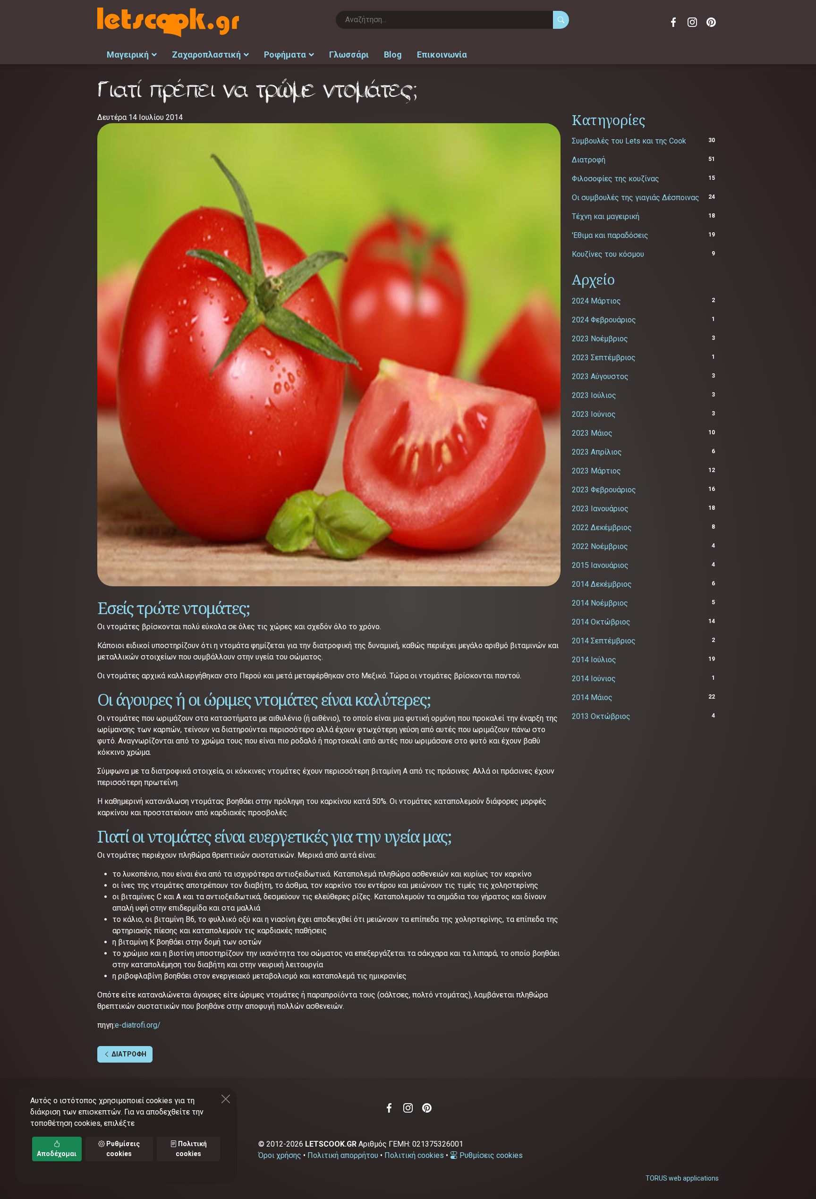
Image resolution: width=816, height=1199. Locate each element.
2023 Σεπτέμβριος (604, 357)
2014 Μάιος (592, 697)
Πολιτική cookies (414, 1155)
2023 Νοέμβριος (600, 338)
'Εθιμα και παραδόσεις (610, 235)
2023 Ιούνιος (594, 414)
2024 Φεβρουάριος (604, 319)
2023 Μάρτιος (596, 470)
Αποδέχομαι (56, 1153)
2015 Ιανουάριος (600, 565)
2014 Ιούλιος (594, 659)
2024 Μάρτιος (596, 300)
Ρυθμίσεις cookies (490, 1155)
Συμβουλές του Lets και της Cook (629, 140)
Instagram (692, 22)
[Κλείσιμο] (225, 1099)
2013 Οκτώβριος (601, 716)
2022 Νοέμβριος (600, 546)
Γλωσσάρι (349, 54)
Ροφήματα (285, 54)
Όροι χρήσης (279, 1155)
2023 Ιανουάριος (600, 508)
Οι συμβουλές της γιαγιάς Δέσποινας (635, 197)
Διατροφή (588, 159)
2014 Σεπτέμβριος (604, 640)
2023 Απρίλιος (597, 452)
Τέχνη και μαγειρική (605, 216)
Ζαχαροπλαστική (206, 54)
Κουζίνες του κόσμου (608, 254)
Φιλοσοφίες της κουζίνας (615, 178)
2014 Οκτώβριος (601, 621)
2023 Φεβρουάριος (604, 489)
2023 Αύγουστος (600, 376)
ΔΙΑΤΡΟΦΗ (128, 1054)
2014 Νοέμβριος (600, 603)
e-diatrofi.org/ (138, 1025)
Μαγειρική (128, 54)
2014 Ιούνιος (594, 678)
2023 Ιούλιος (594, 395)
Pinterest (711, 22)
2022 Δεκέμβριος (602, 527)
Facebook (673, 22)
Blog (393, 54)
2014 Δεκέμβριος (602, 584)
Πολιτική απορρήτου (342, 1155)
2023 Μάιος (592, 433)
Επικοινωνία (442, 54)
